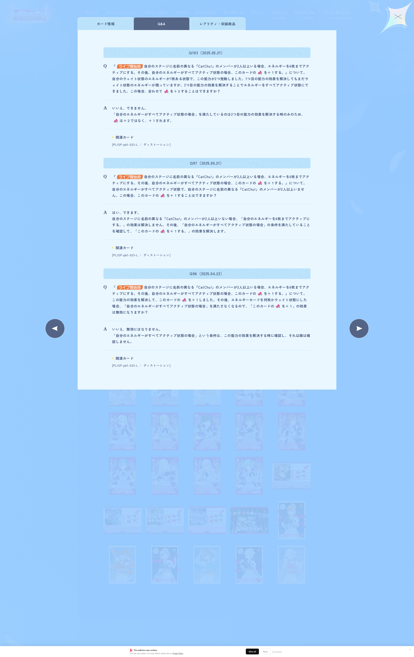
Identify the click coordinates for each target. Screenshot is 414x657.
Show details (277, 651)
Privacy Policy (178, 653)
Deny (265, 651)
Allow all (252, 651)
